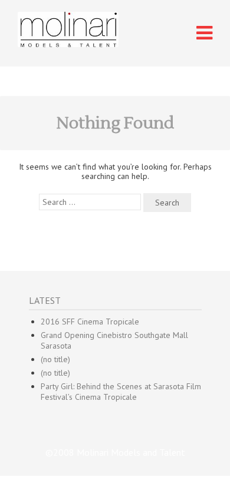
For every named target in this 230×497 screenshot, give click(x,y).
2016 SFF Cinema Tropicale (90, 321)
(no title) (55, 359)
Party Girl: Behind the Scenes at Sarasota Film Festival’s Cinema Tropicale (121, 391)
